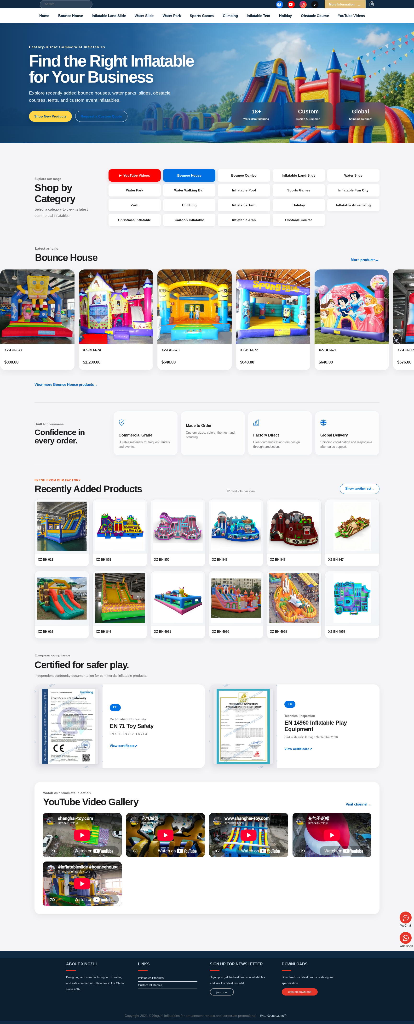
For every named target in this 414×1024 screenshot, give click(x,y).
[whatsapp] (406, 938)
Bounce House (70, 16)
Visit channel (358, 804)
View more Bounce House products (66, 384)
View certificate (124, 746)
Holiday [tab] (299, 205)
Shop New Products (50, 116)
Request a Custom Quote (101, 116)
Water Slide (144, 16)
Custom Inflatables (150, 985)
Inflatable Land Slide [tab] (299, 175)
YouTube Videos (351, 16)
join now (221, 992)
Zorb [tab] (134, 205)
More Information (345, 4)
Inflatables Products (151, 978)
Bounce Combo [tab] (244, 175)
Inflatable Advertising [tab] (353, 205)
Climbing (230, 16)
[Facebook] (279, 4)
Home (44, 16)
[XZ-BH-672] (182, 306)
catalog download (299, 992)
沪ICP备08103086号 (273, 1016)
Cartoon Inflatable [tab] (189, 220)
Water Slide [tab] (353, 175)
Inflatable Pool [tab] (244, 190)
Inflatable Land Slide (109, 16)
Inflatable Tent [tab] (244, 205)
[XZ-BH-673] (103, 306)
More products (365, 260)
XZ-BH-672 (158, 350)
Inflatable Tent (258, 16)
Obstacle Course (315, 16)
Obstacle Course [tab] (298, 220)
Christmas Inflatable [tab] (134, 220)
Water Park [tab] (134, 190)
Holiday (285, 16)
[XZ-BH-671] (261, 306)
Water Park (172, 16)
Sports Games (202, 16)
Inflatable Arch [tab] (244, 220)
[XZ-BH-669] (339, 306)
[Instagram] (303, 4)
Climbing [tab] (189, 205)
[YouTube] (291, 4)
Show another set (359, 488)
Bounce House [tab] (189, 175)
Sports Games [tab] (298, 190)
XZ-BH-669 (315, 350)
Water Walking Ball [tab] (189, 190)
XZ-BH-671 (237, 350)
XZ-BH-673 (79, 350)
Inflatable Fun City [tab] (353, 190)
